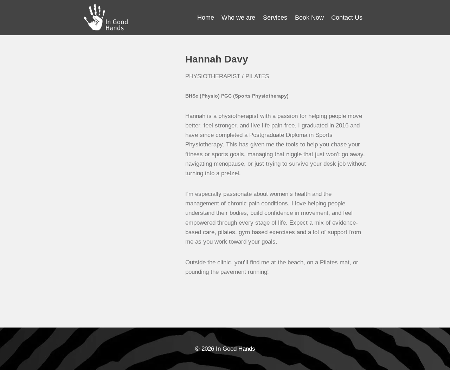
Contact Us (346, 17)
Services (275, 17)
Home (205, 17)
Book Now (309, 17)
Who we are (238, 17)
